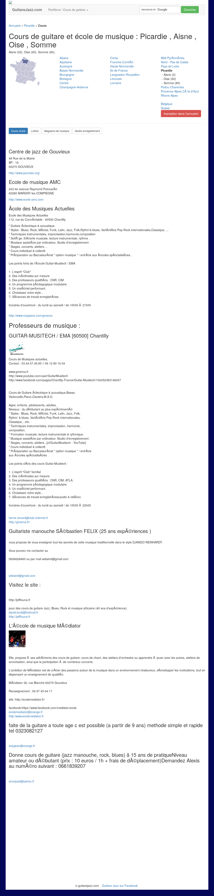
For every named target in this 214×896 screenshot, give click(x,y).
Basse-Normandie (71, 70)
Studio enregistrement (87, 131)
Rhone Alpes (169, 95)
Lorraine (115, 83)
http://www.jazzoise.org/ (24, 173)
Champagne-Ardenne (74, 87)
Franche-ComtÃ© (121, 62)
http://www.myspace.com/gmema (30, 315)
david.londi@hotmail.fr (23, 612)
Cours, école (18, 131)
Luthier (35, 131)
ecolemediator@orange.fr (26, 712)
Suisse (165, 108)
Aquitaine (66, 62)
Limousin (116, 79)
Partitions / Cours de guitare (67, 10)
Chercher (190, 10)
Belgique (166, 104)
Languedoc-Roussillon (125, 74)
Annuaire (15, 25)
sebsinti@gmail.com (22, 575)
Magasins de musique (56, 131)
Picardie (29, 25)
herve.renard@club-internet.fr (28, 518)
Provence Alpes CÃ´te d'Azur (180, 91)
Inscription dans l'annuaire (181, 113)
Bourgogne (67, 74)
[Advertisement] (85, 21)
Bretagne (66, 79)
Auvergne (66, 66)
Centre (64, 83)
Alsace (64, 58)
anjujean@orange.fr (22, 746)
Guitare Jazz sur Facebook (120, 885)
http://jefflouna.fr (19, 616)
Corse (114, 58)
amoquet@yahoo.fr (21, 781)
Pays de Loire (170, 66)
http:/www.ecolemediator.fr (26, 716)
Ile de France (119, 70)
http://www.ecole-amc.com (26, 199)
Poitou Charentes (172, 87)
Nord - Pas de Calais (174, 62)
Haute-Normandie (122, 66)
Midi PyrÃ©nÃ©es (172, 58)
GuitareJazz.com (27, 9)
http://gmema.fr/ (19, 522)
